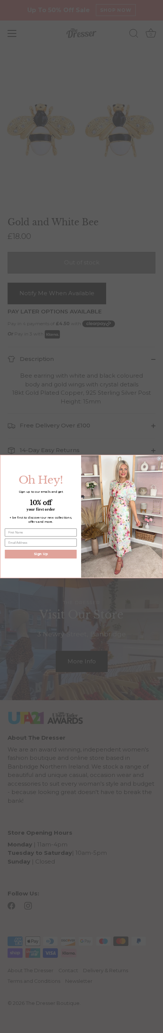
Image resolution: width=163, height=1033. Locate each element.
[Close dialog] (159, 459)
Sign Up (41, 554)
